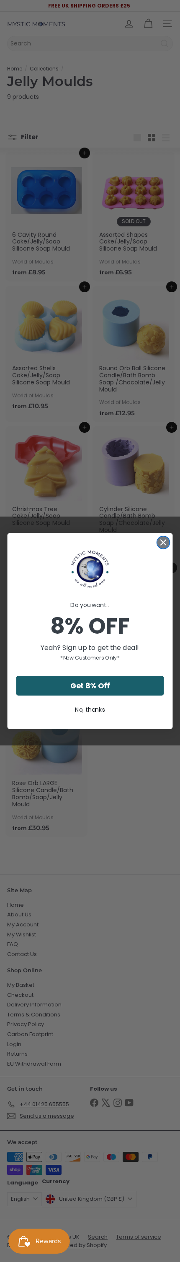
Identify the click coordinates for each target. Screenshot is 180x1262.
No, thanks (90, 709)
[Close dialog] (163, 542)
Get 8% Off (90, 685)
